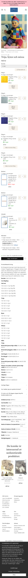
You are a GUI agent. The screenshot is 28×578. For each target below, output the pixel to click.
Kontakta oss (5, 505)
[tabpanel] (14, 325)
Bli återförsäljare (6, 527)
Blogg (15, 519)
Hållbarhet (17, 500)
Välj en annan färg (13, 86)
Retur (15, 502)
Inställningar (14, 568)
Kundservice (5, 515)
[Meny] (2, 10)
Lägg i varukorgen (7, 74)
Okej (14, 574)
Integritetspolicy (6, 517)
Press (15, 517)
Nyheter (16, 513)
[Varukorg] (25, 10)
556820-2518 (21, 532)
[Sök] (5, 10)
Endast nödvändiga (14, 571)
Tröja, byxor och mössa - (11, 240)
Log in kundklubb (7, 498)
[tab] (14, 264)
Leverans (16, 498)
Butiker (4, 525)
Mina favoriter (6, 500)
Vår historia (17, 515)
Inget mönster (6, 237)
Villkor (16, 245)
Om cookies (5, 507)
